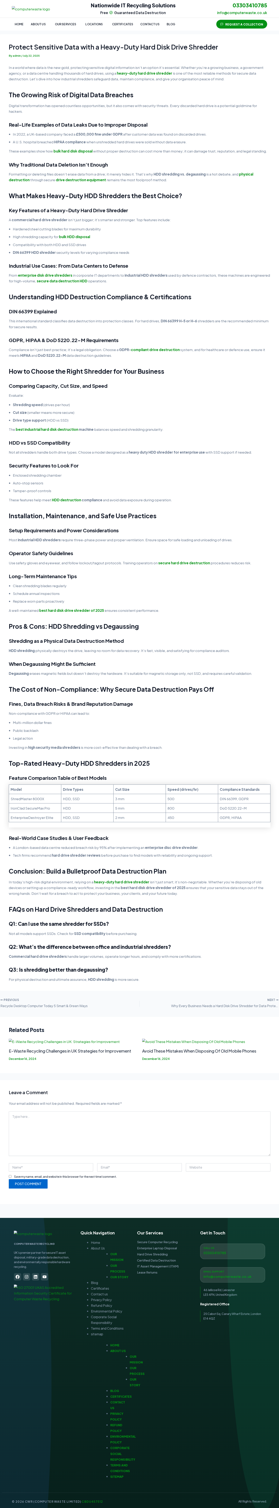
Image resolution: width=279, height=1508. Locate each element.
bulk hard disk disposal (73, 151)
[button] (39, 24)
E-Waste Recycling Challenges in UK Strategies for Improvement (70, 1050)
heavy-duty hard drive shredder (144, 73)
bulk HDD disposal (74, 236)
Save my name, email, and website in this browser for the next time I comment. (65, 1176)
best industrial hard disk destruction (47, 429)
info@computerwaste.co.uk (227, 1276)
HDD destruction (66, 500)
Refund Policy (101, 1305)
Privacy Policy (101, 1300)
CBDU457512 (92, 1501)
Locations (94, 24)
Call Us (208, 1247)
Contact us (149, 24)
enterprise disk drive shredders (45, 275)
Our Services (65, 24)
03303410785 (250, 5)
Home (19, 24)
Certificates (122, 24)
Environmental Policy (106, 1311)
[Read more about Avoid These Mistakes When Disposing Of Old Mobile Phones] (193, 1041)
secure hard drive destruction (184, 563)
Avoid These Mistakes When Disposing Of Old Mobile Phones (199, 1050)
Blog (171, 24)
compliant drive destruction (155, 349)
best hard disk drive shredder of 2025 (71, 610)
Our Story (119, 1277)
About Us (38, 24)
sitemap (97, 1334)
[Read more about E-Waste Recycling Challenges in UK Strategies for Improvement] (64, 1041)
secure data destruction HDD (62, 281)
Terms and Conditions (107, 1328)
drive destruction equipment (81, 180)
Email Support (213, 1271)
